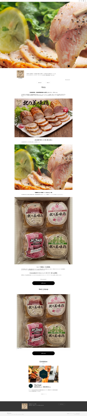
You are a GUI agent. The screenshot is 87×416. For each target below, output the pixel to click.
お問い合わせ (78, 413)
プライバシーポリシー (73, 413)
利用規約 (68, 413)
